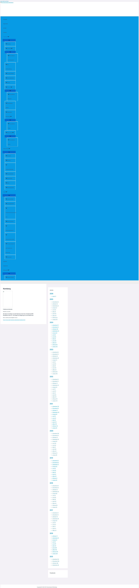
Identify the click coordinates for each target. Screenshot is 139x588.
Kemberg (9, 87)
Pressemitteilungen (9, 169)
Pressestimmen (10, 173)
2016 (51, 533)
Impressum (9, 257)
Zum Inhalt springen (4, 1)
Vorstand (9, 155)
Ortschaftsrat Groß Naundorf (11, 58)
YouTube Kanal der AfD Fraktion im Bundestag (10, 248)
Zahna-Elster (9, 132)
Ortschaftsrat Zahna (11, 142)
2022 (51, 376)
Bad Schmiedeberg (9, 66)
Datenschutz (9, 178)
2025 (51, 299)
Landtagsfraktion (10, 203)
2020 (51, 430)
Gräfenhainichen (10, 78)
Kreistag (8, 43)
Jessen (8, 82)
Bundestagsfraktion (10, 230)
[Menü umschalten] (9, 40)
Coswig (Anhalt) (10, 73)
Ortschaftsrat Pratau (11, 126)
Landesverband (10, 199)
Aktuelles (5, 19)
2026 (51, 293)
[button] (8, 37)
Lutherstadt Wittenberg (9, 114)
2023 (51, 349)
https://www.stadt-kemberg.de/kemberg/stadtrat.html (14, 319)
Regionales (5, 23)
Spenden (5, 261)
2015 (51, 556)
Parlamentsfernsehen (10, 239)
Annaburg (9, 48)
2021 (51, 403)
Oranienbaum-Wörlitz (9, 105)
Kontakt (4, 28)
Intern (8, 183)
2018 (51, 483)
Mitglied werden (10, 277)
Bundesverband (10, 221)
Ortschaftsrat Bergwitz (11, 96)
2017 (51, 510)
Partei (4, 191)
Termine (5, 32)
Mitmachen (5, 270)
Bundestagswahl (10, 187)
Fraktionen (5, 36)
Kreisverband (6, 148)
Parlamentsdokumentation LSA (11, 214)
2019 (51, 458)
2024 (51, 322)
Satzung (8, 160)
